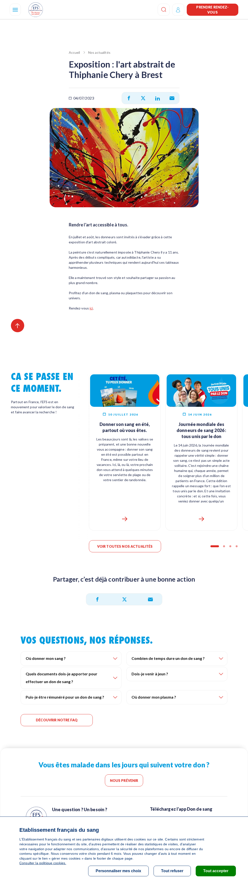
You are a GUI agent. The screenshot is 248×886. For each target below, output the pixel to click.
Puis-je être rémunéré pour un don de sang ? (65, 697)
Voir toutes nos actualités (125, 546)
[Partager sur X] (143, 98)
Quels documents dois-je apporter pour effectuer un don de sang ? (61, 677)
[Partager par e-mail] (172, 98)
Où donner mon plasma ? (154, 697)
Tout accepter (215, 871)
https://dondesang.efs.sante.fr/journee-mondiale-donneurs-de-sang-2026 (201, 519)
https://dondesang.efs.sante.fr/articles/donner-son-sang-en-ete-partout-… (125, 519)
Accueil (74, 52)
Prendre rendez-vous (212, 9)
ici (91, 308)
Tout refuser (172, 871)
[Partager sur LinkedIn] (157, 98)
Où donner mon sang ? (46, 658)
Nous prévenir (124, 780)
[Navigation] (15, 10)
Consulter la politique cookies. (42, 863)
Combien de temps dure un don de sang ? (168, 658)
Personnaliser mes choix (118, 871)
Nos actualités (99, 52)
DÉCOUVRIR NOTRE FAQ (57, 720)
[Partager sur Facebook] (128, 98)
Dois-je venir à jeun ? (150, 673)
